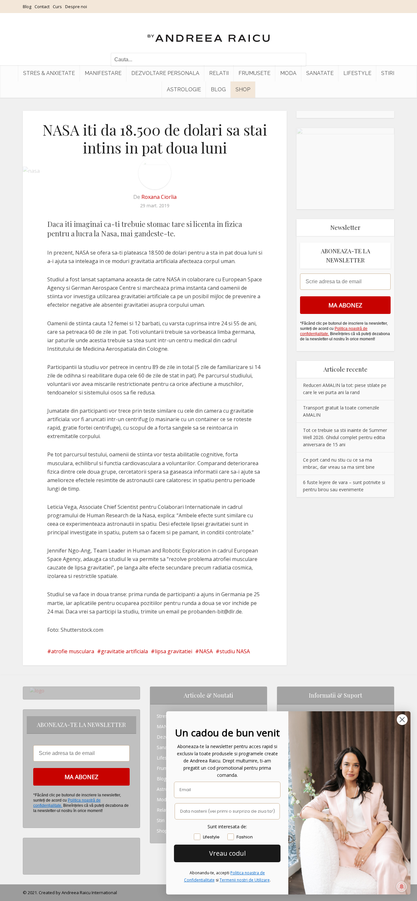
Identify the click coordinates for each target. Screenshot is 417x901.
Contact (42, 6)
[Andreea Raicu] (208, 33)
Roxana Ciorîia (159, 196)
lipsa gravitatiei (173, 651)
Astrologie (184, 89)
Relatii (219, 73)
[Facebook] (31, 853)
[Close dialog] (402, 719)
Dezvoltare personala (165, 73)
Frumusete (254, 73)
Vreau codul (227, 853)
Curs (57, 6)
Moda (288, 73)
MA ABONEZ (345, 305)
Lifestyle (357, 73)
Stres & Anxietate (49, 73)
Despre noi (76, 6)
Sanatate (320, 73)
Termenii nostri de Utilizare (245, 880)
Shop (243, 89)
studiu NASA (235, 651)
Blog (27, 6)
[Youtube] (31, 864)
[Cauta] (298, 59)
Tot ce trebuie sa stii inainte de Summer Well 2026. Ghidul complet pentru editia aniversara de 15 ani (345, 437)
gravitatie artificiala (124, 651)
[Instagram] (31, 843)
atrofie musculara (72, 651)
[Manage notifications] (401, 886)
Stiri (387, 73)
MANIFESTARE (103, 73)
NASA (206, 651)
